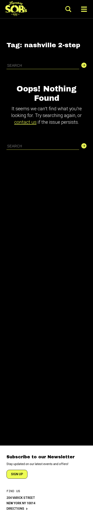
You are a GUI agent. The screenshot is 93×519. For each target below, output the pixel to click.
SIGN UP (17, 474)
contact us (25, 122)
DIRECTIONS (15, 508)
